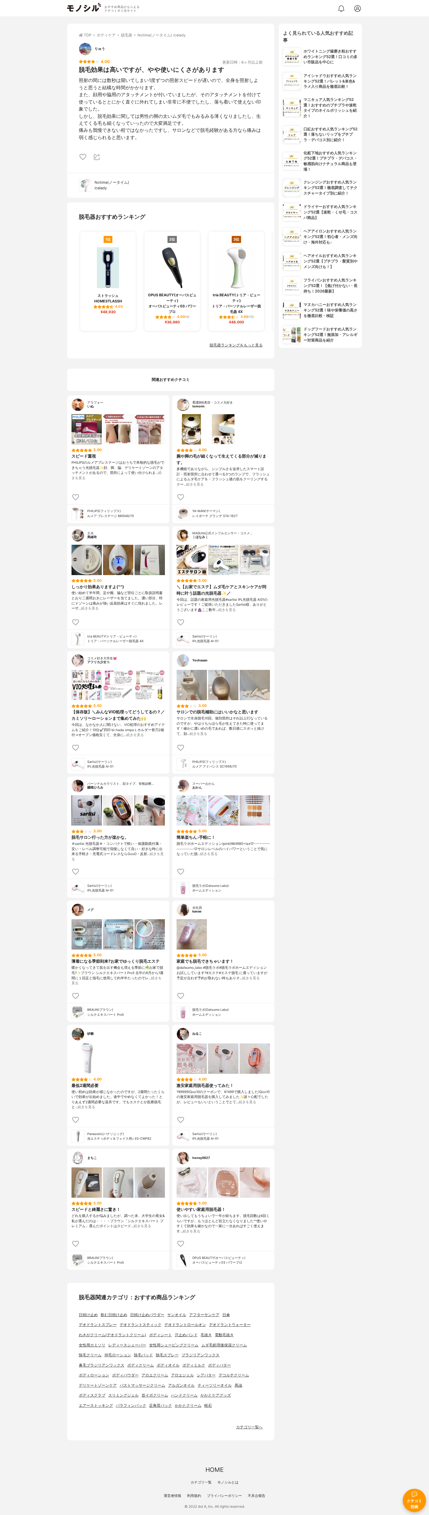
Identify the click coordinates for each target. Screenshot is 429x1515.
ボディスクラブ (92, 1395)
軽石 (208, 1405)
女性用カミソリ (92, 1345)
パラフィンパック (131, 1405)
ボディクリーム (140, 1365)
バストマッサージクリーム (142, 1385)
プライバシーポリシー (224, 1495)
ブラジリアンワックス (200, 1355)
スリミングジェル (123, 1395)
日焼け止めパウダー (147, 1315)
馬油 (238, 1385)
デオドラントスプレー (98, 1325)
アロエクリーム (155, 1375)
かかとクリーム (188, 1405)
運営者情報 (172, 1495)
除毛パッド (143, 1355)
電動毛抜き (224, 1335)
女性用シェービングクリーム (173, 1345)
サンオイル (176, 1315)
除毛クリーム (90, 1355)
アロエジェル (182, 1375)
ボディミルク (193, 1365)
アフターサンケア (204, 1315)
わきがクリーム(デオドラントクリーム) (112, 1335)
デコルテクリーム (234, 1375)
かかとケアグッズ (215, 1395)
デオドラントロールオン (185, 1325)
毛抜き (206, 1335)
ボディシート (160, 1335)
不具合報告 (256, 1495)
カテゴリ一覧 (201, 1482)
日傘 (226, 1315)
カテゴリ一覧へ (249, 1427)
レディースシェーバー (127, 1345)
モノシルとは (227, 1482)
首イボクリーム (155, 1395)
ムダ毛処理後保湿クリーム (224, 1345)
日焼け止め (88, 1315)
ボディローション (94, 1375)
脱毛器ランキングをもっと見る (236, 345)
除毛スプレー (167, 1355)
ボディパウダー (125, 1375)
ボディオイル (168, 1365)
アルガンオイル (181, 1385)
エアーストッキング (96, 1405)
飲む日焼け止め (114, 1315)
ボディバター (219, 1365)
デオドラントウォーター (230, 1325)
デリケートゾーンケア (98, 1385)
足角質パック (160, 1405)
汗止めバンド (186, 1335)
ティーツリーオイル (215, 1385)
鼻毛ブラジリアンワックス (101, 1365)
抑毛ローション (117, 1355)
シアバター (206, 1375)
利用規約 (194, 1495)
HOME (214, 1469)
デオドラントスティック (140, 1325)
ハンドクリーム (184, 1395)
